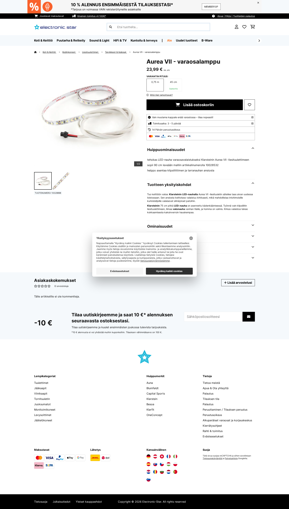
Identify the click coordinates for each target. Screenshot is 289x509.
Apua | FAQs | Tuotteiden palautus (236, 16)
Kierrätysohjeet (212, 425)
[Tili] (236, 27)
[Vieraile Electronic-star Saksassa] (149, 456)
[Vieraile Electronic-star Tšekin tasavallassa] (162, 464)
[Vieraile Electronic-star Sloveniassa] (149, 480)
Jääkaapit (40, 388)
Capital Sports (156, 393)
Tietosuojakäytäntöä (212, 458)
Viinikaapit (40, 393)
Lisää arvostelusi (239, 282)
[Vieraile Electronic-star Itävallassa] (155, 456)
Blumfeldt (153, 388)
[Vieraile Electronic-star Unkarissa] (169, 464)
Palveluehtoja (231, 458)
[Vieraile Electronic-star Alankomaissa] (169, 472)
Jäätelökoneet (43, 420)
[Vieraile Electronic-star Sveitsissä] (162, 456)
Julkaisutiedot (61, 501)
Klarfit (150, 409)
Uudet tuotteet (187, 40)
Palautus (208, 393)
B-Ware (207, 40)
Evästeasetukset (213, 436)
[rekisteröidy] (259, 40)
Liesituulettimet (90, 52)
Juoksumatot (42, 404)
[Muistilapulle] (249, 104)
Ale (169, 40)
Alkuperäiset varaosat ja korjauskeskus (227, 420)
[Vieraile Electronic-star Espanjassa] (149, 464)
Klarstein (152, 399)
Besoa (150, 404)
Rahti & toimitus (213, 431)
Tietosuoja (40, 501)
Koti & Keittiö (49, 52)
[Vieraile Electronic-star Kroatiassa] (149, 472)
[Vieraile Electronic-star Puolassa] (175, 464)
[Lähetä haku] (110, 27)
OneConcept (154, 415)
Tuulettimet (41, 382)
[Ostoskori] (252, 27)
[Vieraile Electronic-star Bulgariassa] (162, 472)
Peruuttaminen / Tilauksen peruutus (225, 409)
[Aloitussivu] (38, 52)
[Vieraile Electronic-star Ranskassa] (169, 456)
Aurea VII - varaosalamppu (146, 52)
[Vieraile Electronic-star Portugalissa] (175, 472)
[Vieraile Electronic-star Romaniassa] (155, 472)
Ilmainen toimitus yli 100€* (91, 16)
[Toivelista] (244, 27)
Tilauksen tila (211, 399)
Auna (150, 382)
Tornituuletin (42, 399)
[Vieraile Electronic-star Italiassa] (175, 456)
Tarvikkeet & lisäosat (116, 52)
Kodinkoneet (69, 52)
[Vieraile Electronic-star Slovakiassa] (155, 464)
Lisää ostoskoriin (198, 105)
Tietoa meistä (211, 382)
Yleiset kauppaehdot (89, 501)
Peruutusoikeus (212, 415)
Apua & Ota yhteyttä (215, 388)
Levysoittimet (42, 415)
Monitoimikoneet (44, 409)
